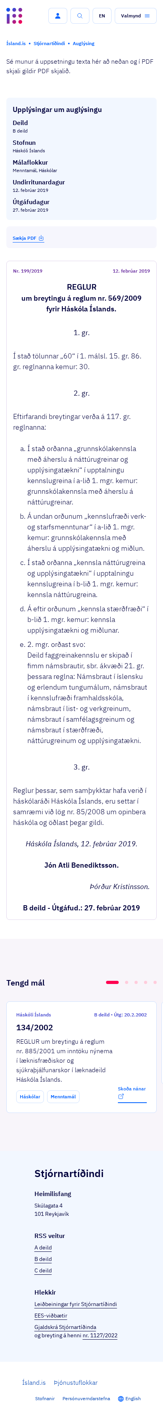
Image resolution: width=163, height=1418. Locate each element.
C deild (43, 1270)
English (133, 1398)
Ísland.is (34, 1382)
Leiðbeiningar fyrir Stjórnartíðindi (75, 1304)
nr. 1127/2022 (100, 1335)
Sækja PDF (24, 238)
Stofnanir (45, 1398)
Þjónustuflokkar (76, 1382)
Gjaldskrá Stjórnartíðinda (65, 1327)
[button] (57, 16)
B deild (43, 1259)
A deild (43, 1247)
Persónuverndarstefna (86, 1398)
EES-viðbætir (50, 1315)
